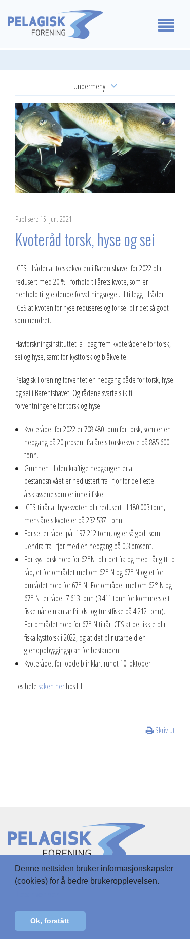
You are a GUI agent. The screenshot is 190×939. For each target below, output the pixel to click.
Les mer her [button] (37, 894)
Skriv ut (164, 730)
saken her (51, 686)
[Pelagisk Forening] (71, 24)
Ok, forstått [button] (49, 921)
